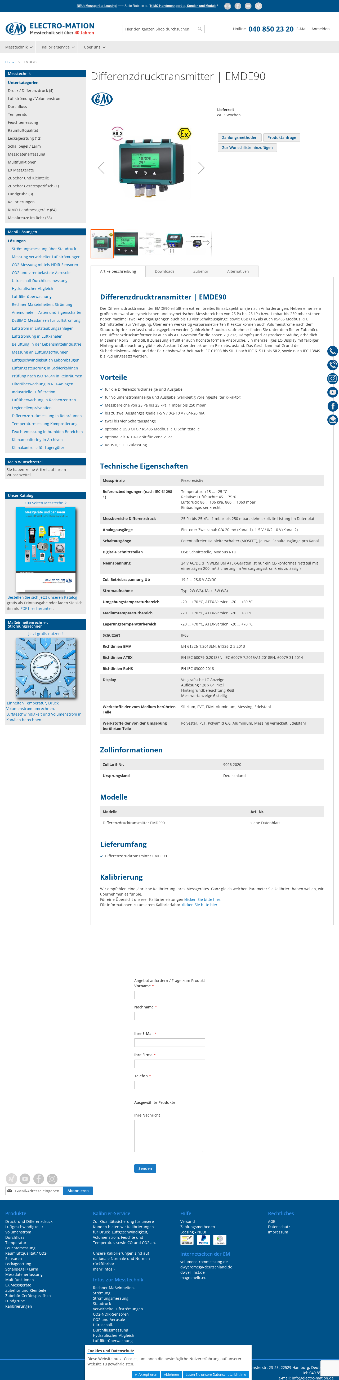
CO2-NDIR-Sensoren (111, 1314)
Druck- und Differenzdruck (28, 1221)
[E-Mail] (333, 421)
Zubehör (200, 271)
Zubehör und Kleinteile (28, 177)
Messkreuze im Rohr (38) (30, 217)
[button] (101, 168)
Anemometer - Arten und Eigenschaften (47, 312)
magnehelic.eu (193, 1277)
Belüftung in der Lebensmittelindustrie (46, 344)
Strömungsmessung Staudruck (110, 1301)
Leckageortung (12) (24, 138)
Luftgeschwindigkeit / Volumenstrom (24, 1229)
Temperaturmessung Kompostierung (45, 423)
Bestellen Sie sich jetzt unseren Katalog (42, 597)
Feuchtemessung (23, 122)
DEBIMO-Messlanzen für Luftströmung (46, 320)
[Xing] (258, 6)
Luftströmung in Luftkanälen (37, 336)
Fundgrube (15, 1300)
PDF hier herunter (36, 608)
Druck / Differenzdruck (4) (30, 90)
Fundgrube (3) (20, 193)
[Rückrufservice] (333, 366)
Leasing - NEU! (193, 1231)
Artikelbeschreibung (118, 271)
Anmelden (320, 28)
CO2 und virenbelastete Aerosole (41, 272)
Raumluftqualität (23, 130)
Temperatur (18, 114)
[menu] (169, 47)
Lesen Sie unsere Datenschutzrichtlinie (216, 1374)
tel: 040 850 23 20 (318, 1372)
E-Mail (301, 28)
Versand (187, 1221)
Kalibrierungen (21, 201)
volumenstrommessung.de (204, 1261)
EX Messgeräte (21, 170)
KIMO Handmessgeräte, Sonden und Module (183, 6)
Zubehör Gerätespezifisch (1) (33, 185)
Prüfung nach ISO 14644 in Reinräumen (47, 375)
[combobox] (164, 29)
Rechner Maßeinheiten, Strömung (42, 304)
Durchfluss (17, 106)
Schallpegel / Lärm (24, 146)
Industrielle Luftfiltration (33, 391)
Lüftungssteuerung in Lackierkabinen (45, 368)
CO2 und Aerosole (109, 1319)
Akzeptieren (147, 1374)
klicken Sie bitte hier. (202, 899)
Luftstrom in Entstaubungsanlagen (43, 328)
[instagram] (228, 6)
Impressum (278, 1231)
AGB (271, 1221)
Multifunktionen (22, 162)
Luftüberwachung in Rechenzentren (44, 399)
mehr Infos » (104, 1269)
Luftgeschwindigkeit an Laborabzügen (45, 360)
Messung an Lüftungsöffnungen (40, 352)
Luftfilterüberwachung (32, 296)
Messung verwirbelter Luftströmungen (46, 256)
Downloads (165, 271)
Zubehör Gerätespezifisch (28, 1295)
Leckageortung (18, 1263)
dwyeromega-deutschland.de (206, 1266)
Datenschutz (279, 1226)
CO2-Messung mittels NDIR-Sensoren (45, 264)
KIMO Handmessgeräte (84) (32, 209)
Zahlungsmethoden (197, 1226)
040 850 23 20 (271, 29)
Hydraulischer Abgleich (32, 288)
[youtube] (248, 6)
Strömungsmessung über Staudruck (44, 248)
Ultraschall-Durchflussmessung (40, 280)
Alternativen (238, 271)
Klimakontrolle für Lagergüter (38, 447)
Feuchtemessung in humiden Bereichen (47, 431)
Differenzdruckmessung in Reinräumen (47, 415)
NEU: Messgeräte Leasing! (97, 6)
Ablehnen (171, 1374)
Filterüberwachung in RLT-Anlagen (42, 383)
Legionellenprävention (32, 407)
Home (9, 62)
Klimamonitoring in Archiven (37, 439)
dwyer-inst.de (192, 1272)
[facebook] (238, 6)
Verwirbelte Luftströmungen (118, 1308)
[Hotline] (333, 352)
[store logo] (49, 29)
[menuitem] (18, 47)
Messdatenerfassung (26, 154)
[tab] (118, 271)
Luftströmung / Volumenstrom (34, 98)
